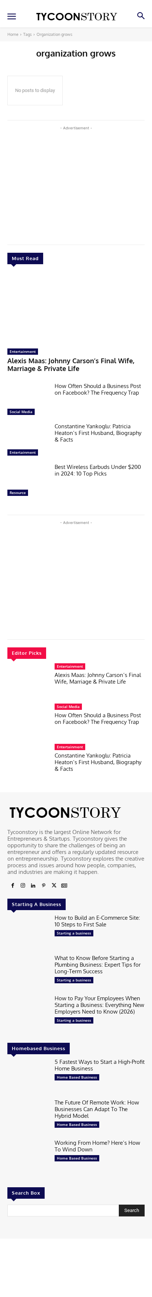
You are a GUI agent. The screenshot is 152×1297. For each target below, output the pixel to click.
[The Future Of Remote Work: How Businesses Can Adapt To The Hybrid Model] (28, 1117)
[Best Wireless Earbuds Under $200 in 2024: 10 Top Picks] (28, 481)
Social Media (21, 411)
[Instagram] (23, 886)
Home (12, 34)
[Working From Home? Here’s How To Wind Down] (28, 1157)
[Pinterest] (43, 886)
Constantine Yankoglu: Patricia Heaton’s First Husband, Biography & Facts (98, 433)
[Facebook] (12, 886)
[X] (54, 886)
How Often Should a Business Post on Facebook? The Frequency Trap (98, 389)
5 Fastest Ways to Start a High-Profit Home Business (100, 1065)
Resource (18, 492)
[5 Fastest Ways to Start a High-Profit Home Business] (28, 1076)
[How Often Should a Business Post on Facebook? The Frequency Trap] (28, 400)
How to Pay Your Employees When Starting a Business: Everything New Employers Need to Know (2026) (99, 1005)
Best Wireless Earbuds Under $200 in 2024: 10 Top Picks (98, 470)
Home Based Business (77, 1077)
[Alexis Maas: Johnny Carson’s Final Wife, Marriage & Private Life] (76, 308)
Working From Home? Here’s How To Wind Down (97, 1146)
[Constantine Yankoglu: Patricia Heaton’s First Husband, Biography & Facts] (28, 441)
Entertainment (23, 351)
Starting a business (74, 933)
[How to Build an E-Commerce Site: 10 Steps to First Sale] (28, 932)
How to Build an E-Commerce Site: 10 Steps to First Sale (97, 921)
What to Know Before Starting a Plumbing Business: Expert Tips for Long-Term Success (98, 964)
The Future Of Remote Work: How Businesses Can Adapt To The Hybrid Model (97, 1109)
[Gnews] (64, 886)
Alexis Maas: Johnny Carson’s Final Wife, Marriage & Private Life (70, 365)
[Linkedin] (33, 886)
